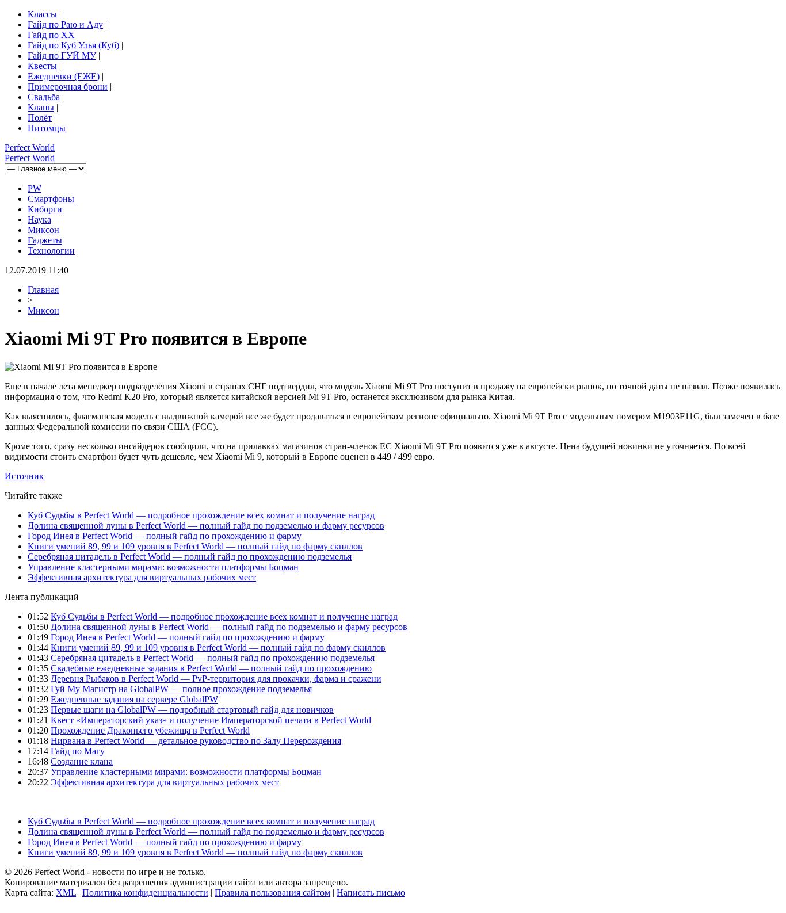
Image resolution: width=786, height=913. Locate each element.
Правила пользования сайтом (272, 892)
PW (34, 188)
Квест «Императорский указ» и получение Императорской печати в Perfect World (211, 720)
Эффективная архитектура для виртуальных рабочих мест (142, 577)
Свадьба (44, 97)
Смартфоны (51, 199)
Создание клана (82, 761)
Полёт (40, 118)
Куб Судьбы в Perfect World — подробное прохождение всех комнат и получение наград (201, 515)
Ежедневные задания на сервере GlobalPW (134, 699)
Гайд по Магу (78, 751)
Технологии (51, 250)
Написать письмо (371, 892)
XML (66, 892)
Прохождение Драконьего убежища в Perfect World (150, 730)
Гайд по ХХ (51, 35)
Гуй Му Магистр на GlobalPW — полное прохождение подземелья (181, 689)
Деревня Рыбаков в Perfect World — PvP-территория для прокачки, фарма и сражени (216, 678)
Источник (24, 476)
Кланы (41, 107)
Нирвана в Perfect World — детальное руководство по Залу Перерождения (196, 741)
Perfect (30, 147)
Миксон (43, 230)
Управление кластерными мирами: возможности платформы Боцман (163, 567)
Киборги (45, 209)
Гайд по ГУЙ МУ (62, 55)
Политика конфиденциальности (145, 892)
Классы (42, 14)
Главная (43, 290)
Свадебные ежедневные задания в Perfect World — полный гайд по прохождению (211, 668)
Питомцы (47, 128)
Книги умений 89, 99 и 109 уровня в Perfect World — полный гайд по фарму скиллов (195, 546)
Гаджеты (45, 240)
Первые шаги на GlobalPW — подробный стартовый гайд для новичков (192, 710)
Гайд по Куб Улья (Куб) (73, 45)
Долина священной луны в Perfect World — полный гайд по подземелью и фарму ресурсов (206, 525)
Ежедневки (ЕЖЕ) (64, 76)
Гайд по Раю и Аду (65, 24)
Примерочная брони (68, 86)
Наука (39, 219)
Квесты (42, 66)
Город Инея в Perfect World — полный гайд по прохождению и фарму (165, 536)
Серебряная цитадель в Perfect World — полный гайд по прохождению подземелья (190, 556)
